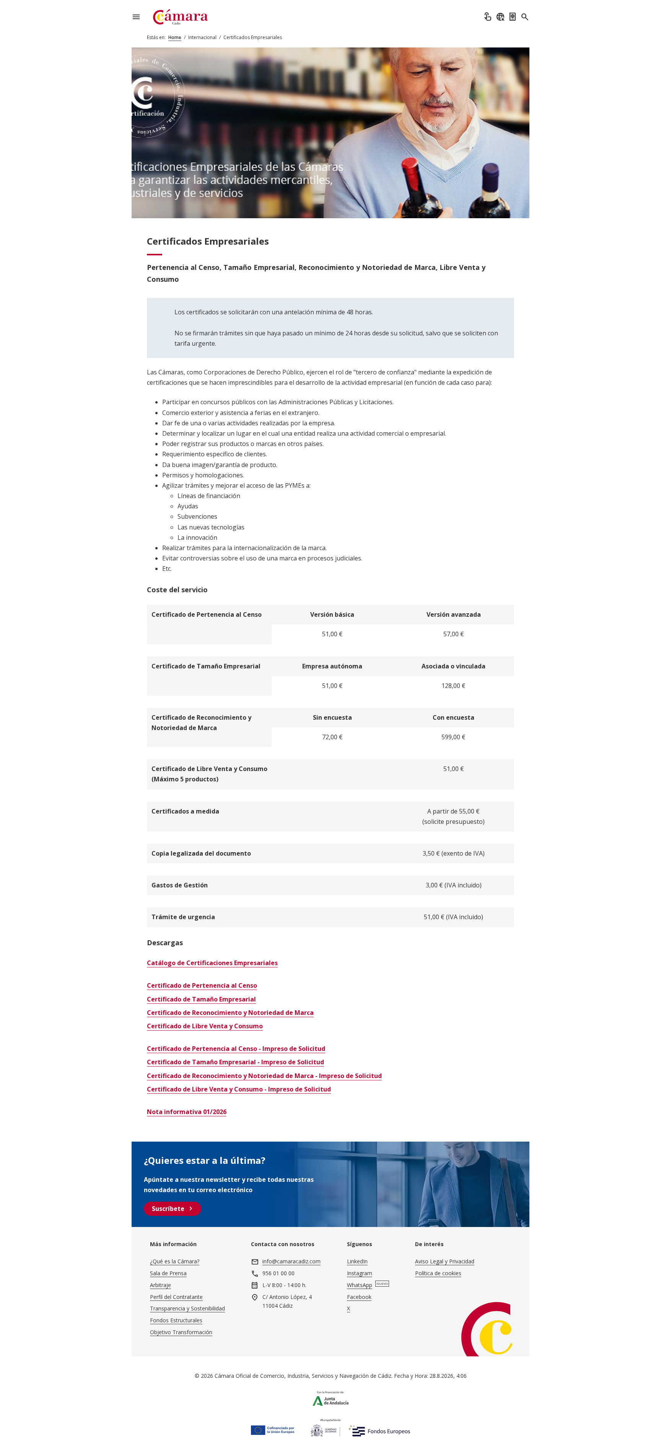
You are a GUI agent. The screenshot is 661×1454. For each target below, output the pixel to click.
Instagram (359, 1273)
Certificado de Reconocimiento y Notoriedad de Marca (230, 1012)
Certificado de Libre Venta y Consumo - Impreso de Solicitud (239, 1089)
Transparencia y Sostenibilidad (187, 1308)
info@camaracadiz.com (291, 1261)
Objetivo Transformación (181, 1332)
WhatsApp (359, 1285)
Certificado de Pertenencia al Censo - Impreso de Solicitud (236, 1048)
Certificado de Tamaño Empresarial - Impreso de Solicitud (235, 1062)
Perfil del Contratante (176, 1296)
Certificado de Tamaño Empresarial (201, 999)
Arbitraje (160, 1285)
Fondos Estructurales (176, 1320)
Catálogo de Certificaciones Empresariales (212, 963)
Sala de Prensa (168, 1273)
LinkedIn (357, 1261)
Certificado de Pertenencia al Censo (202, 985)
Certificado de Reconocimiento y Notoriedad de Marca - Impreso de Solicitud (264, 1076)
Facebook (359, 1296)
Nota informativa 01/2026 (186, 1112)
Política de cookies (438, 1273)
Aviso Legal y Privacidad (444, 1261)
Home (174, 37)
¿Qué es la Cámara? (174, 1261)
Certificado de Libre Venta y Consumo (205, 1026)
